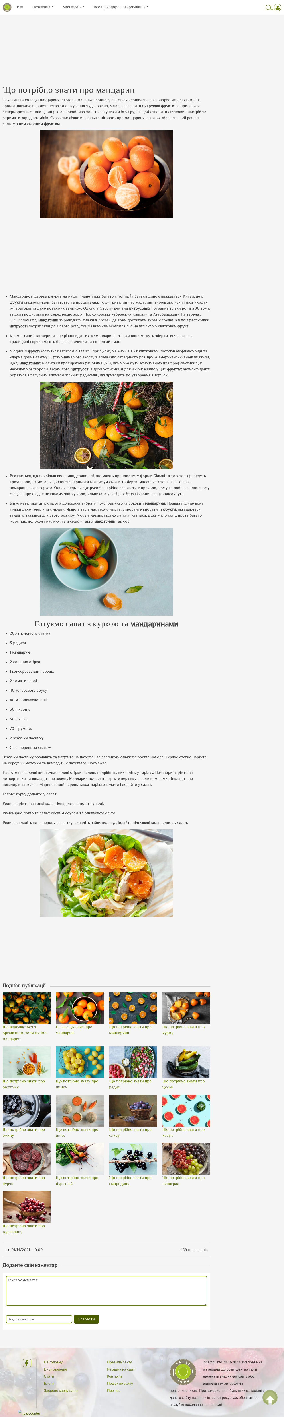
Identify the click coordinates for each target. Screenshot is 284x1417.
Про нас (113, 1390)
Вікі (20, 7)
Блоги (49, 1383)
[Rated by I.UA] (29, 1413)
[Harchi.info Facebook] (26, 1363)
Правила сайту (119, 1362)
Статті (49, 1376)
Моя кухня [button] (72, 7)
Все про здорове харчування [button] (120, 7)
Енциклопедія (55, 1369)
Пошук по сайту (120, 1383)
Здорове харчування (61, 1390)
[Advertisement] (142, 46)
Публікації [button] (41, 7)
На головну (53, 1362)
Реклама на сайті (121, 1369)
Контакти (114, 1376)
